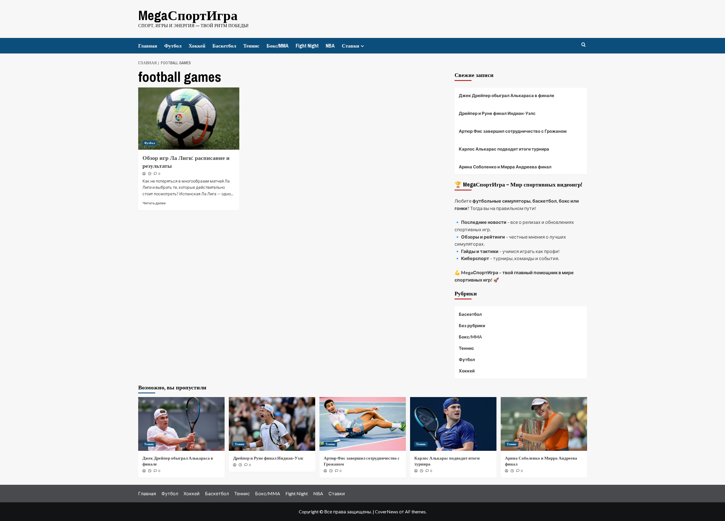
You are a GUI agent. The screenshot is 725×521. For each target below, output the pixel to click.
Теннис (251, 45)
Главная (147, 45)
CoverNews (386, 511)
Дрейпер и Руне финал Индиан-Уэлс (497, 113)
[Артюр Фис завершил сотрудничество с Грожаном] (362, 424)
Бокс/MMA (277, 45)
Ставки (350, 45)
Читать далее (154, 203)
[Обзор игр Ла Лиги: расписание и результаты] (188, 118)
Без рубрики (472, 325)
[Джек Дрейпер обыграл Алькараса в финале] (181, 424)
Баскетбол (224, 45)
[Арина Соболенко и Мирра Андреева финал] (544, 424)
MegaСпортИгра (188, 15)
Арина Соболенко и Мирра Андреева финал (505, 166)
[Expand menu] (362, 46)
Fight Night (307, 45)
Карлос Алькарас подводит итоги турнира (504, 148)
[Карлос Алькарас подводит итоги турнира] (453, 424)
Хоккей (197, 45)
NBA (330, 45)
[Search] (583, 45)
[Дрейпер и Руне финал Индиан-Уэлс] (272, 424)
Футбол (173, 45)
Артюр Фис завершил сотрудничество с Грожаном (513, 131)
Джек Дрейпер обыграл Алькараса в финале (506, 95)
